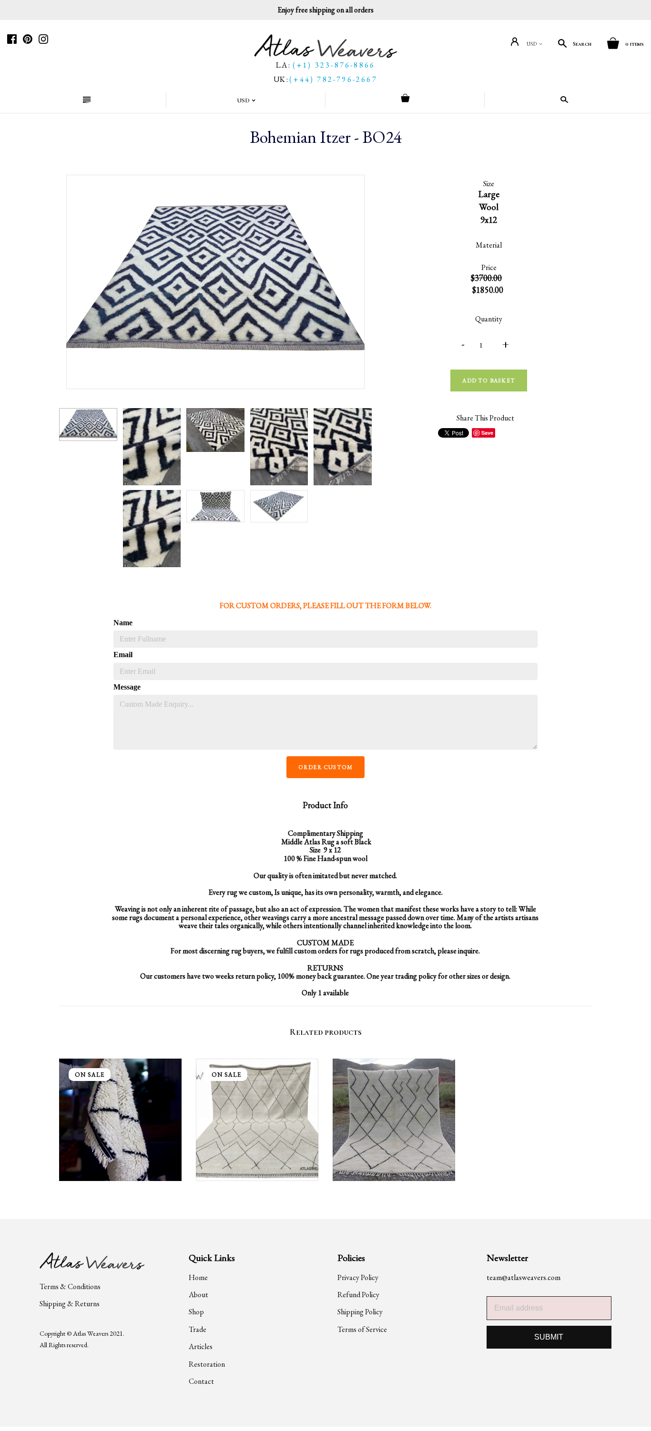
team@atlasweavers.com (523, 1277)
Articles (201, 1346)
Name (122, 623)
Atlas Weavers (90, 1333)
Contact (201, 1381)
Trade (197, 1329)
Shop (196, 1312)
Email (122, 654)
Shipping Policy (360, 1312)
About (198, 1295)
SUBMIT (548, 1337)
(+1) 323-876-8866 (334, 65)
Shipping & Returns (70, 1304)
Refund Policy (358, 1295)
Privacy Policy (357, 1277)
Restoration (207, 1364)
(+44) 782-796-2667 (333, 79)
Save (487, 432)
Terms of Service (362, 1329)
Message (126, 687)
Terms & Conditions (70, 1286)
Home (198, 1277)
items (634, 43)
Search (582, 43)
